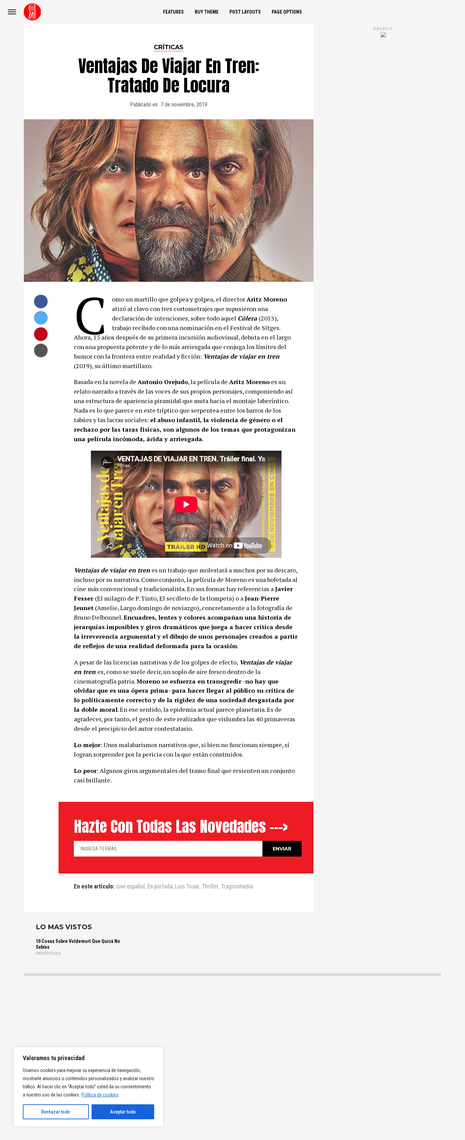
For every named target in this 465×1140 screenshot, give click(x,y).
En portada (160, 887)
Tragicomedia (237, 887)
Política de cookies (99, 1095)
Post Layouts (245, 12)
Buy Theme (207, 12)
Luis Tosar (187, 887)
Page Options (287, 12)
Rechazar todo (55, 1112)
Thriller (210, 887)
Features (173, 12)
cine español (130, 887)
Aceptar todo (123, 1112)
